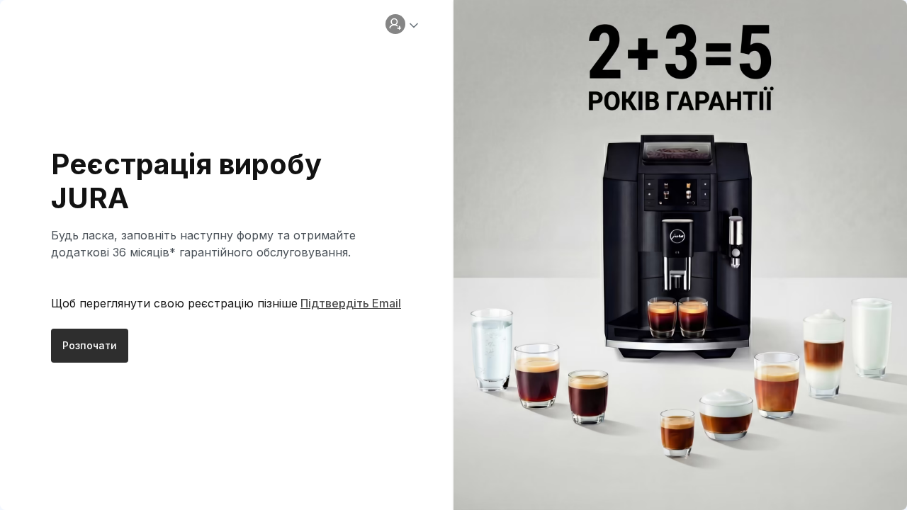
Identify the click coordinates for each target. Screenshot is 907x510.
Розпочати (89, 345)
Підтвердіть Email (350, 303)
